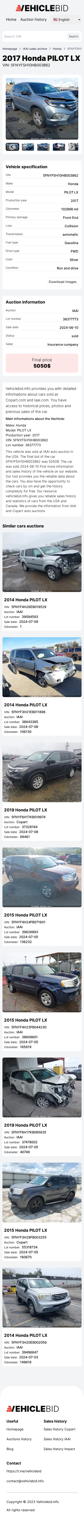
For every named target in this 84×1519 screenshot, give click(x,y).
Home (11, 19)
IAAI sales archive (35, 48)
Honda (57, 48)
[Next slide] (72, 147)
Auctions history (19, 1439)
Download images (62, 282)
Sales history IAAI (57, 1439)
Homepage (9, 48)
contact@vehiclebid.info (23, 1481)
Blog (10, 1449)
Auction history (33, 19)
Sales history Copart (59, 1429)
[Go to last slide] (12, 147)
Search (73, 36)
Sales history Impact (59, 1449)
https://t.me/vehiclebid (23, 1471)
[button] (28, 147)
